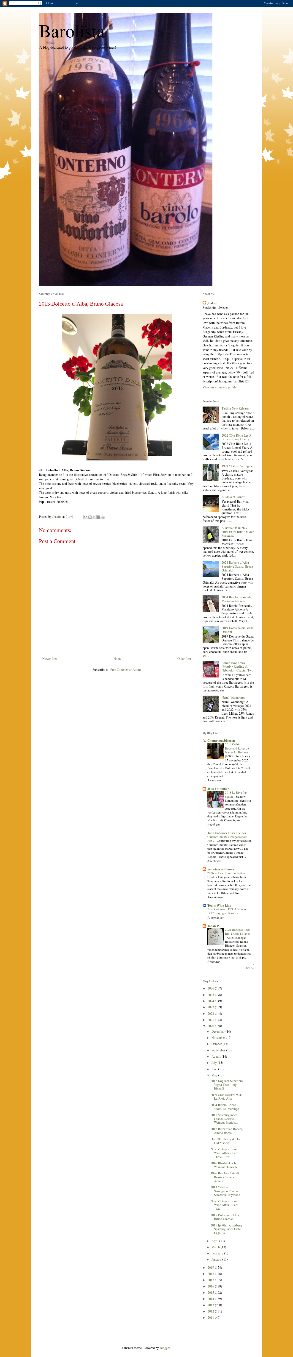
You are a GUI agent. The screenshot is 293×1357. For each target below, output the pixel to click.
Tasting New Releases (236, 408)
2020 (211, 1026)
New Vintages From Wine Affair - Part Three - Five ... (224, 1153)
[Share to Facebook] (98, 517)
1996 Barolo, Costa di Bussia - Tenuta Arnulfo (225, 1177)
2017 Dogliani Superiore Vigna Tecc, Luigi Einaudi (227, 1084)
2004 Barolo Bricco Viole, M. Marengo (225, 1107)
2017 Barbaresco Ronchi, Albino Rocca (227, 1131)
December (218, 1031)
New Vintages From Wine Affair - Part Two (224, 1205)
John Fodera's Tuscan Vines (226, 832)
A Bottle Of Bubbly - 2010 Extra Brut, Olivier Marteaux (238, 532)
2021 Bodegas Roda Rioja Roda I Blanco (237, 932)
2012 (211, 1311)
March (216, 1247)
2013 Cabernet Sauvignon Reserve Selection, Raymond (225, 1191)
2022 (211, 1013)
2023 (211, 1007)
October (217, 1044)
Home (117, 658)
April (215, 1241)
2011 (211, 1317)
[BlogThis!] (90, 517)
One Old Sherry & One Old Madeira (226, 1141)
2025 (211, 994)
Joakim (212, 303)
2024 (211, 1001)
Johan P (213, 925)
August (217, 1056)
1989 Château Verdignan (237, 466)
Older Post (184, 658)
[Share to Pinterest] (103, 517)
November (219, 1037)
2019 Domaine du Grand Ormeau (238, 630)
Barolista (72, 30)
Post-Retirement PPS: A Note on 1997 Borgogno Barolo (227, 911)
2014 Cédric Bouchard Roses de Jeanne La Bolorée (237, 748)
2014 (211, 1298)
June (215, 1069)
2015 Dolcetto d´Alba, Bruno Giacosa (225, 1217)
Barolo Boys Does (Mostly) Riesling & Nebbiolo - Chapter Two (237, 666)
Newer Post (49, 658)
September (219, 1050)
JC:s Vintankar (218, 788)
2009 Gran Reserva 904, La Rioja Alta (226, 1096)
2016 (211, 1286)
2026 (211, 988)
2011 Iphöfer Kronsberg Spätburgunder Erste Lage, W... (226, 1229)
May (215, 1075)
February (218, 1253)
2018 (211, 1273)
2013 (211, 1305)
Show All (250, 966)
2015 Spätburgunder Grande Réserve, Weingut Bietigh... (224, 1119)
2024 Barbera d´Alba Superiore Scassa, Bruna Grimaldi (237, 566)
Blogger (165, 1348)
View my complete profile (219, 387)
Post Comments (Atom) (125, 669)
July (215, 1062)
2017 (211, 1280)
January (217, 1259)
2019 (211, 1267)
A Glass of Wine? (233, 497)
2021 (211, 1019)
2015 (211, 1292)
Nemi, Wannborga (233, 697)
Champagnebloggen (221, 740)
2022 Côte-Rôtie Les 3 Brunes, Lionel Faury (236, 437)
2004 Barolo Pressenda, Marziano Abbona (237, 599)
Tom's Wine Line (219, 905)
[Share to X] (94, 517)
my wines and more (220, 869)
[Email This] (85, 517)
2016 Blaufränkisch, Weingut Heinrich (224, 1165)
